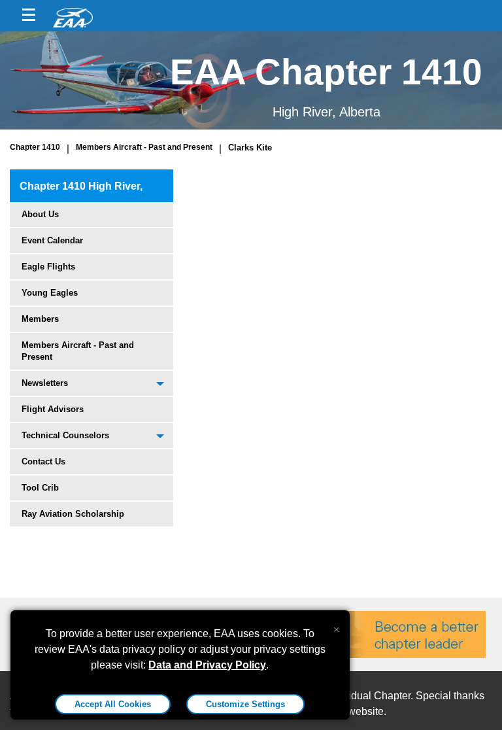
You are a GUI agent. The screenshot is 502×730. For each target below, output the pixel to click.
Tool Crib (40, 488)
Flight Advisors (53, 409)
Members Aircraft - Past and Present (144, 147)
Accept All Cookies (113, 704)
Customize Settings (245, 704)
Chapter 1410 (35, 147)
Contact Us (43, 461)
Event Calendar (52, 240)
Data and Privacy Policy (207, 664)
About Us (40, 214)
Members (40, 319)
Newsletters (45, 383)
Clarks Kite (250, 147)
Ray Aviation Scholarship (73, 514)
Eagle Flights (48, 266)
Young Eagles (50, 293)
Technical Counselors (65, 435)
